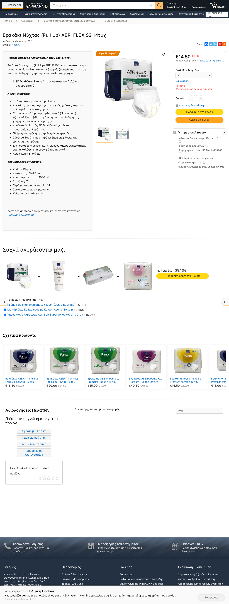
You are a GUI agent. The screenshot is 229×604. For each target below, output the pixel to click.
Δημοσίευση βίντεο (34, 444)
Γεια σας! (176, 5)
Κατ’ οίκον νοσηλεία (35, 14)
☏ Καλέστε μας (215, 14)
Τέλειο (57, 478)
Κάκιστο (40, 478)
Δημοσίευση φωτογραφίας (34, 453)
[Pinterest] (220, 44)
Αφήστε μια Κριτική (34, 431)
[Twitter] (211, 44)
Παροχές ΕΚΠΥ (193, 544)
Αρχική (8, 21)
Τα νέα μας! (127, 574)
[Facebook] (206, 44)
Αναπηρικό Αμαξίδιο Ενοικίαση (196, 579)
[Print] (224, 44)
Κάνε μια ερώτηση (34, 437)
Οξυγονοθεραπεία (63, 14)
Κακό (44, 478)
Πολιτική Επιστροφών (74, 574)
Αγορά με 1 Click (199, 119)
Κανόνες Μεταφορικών (75, 579)
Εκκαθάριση (182, 81)
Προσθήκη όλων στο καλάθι (182, 276)
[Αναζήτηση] (159, 5)
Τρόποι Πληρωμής (72, 583)
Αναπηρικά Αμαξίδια (92, 14)
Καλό (53, 478)
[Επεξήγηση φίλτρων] (180, 142)
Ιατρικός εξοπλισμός (161, 14)
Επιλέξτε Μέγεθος (187, 70)
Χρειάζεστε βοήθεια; (28, 544)
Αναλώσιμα (137, 14)
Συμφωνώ (211, 597)
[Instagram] (215, 44)
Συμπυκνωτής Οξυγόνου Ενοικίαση (199, 574)
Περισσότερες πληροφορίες (18, 599)
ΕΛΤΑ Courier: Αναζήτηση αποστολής (141, 579)
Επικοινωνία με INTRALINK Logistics (141, 583)
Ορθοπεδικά (117, 14)
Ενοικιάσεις (11, 14)
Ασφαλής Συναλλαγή (191, 105)
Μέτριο (49, 478)
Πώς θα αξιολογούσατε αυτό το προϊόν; (30, 470)
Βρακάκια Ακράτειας (21, 215)
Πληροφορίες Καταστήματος (118, 544)
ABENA (16, 44)
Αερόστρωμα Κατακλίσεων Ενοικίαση (200, 583)
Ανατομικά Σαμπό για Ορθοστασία (199, 14)
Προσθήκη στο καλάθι (200, 112)
